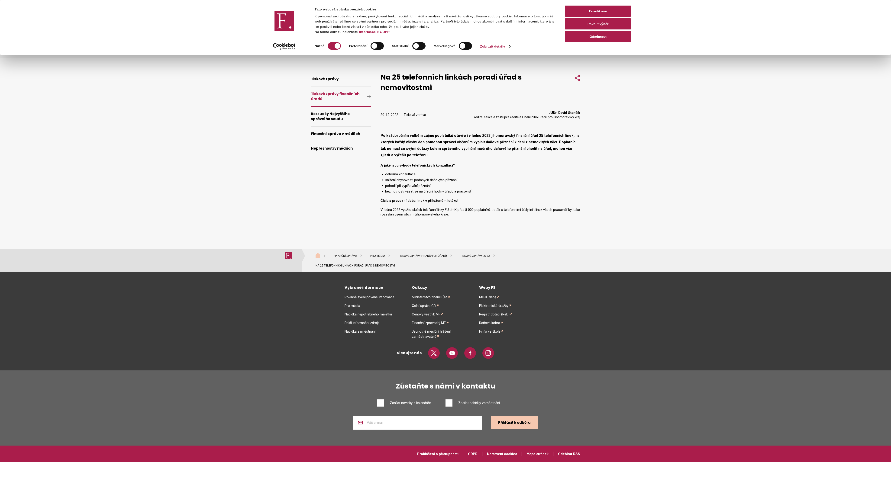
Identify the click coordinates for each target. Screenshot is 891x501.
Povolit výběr (598, 24)
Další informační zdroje (362, 323)
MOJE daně (487, 297)
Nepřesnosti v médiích (332, 148)
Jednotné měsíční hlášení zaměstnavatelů (431, 334)
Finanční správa (345, 255)
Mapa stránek (537, 454)
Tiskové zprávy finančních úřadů (335, 96)
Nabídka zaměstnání (360, 331)
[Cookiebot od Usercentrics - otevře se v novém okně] (284, 46)
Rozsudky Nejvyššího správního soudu (330, 116)
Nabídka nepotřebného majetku (368, 314)
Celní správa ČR (424, 306)
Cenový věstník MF (426, 314)
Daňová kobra (489, 323)
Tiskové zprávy (325, 79)
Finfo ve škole (489, 331)
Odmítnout (598, 37)
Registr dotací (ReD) (494, 314)
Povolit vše (598, 11)
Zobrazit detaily (492, 46)
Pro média (377, 255)
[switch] (377, 46)
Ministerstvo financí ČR (429, 297)
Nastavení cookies (502, 454)
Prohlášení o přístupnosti (437, 454)
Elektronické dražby (493, 306)
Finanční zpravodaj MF (429, 323)
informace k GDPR (374, 32)
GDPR (473, 454)
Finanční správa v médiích (335, 133)
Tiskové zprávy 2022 (475, 255)
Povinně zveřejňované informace (369, 297)
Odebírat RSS (569, 454)
